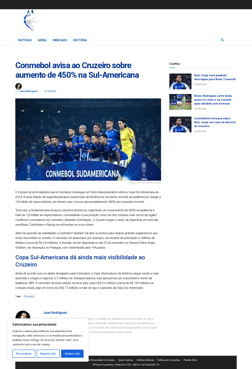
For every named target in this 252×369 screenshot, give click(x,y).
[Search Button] (222, 40)
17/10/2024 (50, 91)
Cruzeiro (29, 296)
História (80, 40)
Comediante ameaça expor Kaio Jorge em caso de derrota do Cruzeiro (215, 122)
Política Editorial (145, 360)
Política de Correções (168, 360)
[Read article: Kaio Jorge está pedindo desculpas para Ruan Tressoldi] (180, 81)
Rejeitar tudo (48, 353)
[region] (48, 340)
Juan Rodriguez (28, 91)
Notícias (25, 40)
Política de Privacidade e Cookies (97, 360)
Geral (42, 40)
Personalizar (24, 353)
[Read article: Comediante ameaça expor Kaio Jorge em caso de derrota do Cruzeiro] (180, 124)
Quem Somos (125, 360)
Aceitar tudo (72, 353)
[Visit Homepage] (50, 21)
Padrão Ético (190, 360)
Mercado (60, 40)
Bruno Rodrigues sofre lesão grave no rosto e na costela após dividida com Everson (213, 99)
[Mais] (234, 40)
